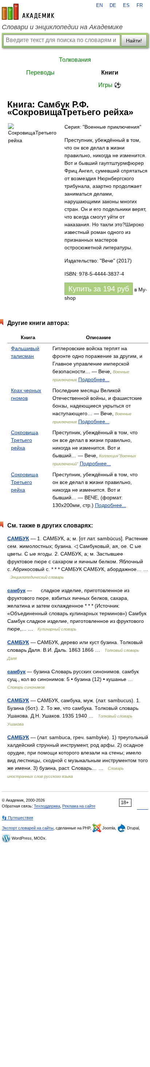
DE (113, 5)
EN (99, 5)
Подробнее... (94, 379)
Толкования (75, 60)
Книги (109, 72)
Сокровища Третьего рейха (24, 440)
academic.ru (28, 12)
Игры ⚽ (109, 85)
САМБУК (18, 538)
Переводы (40, 72)
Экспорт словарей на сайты (28, 828)
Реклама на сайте (78, 806)
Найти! (134, 40)
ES (126, 5)
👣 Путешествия (17, 818)
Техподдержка (47, 806)
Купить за (98, 289)
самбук (16, 590)
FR (140, 5)
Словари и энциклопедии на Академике (62, 27)
